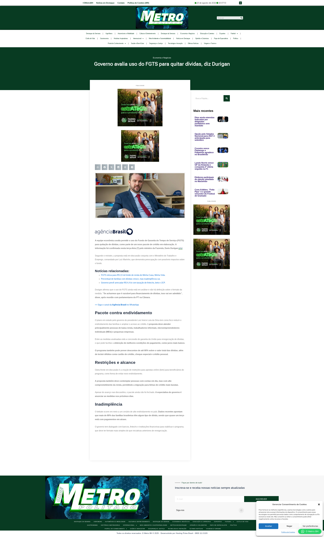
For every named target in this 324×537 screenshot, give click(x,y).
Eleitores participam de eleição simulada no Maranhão (204, 179)
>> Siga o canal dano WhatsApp (117, 305)
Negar (289, 526)
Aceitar (268, 526)
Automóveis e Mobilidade (126, 33)
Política (235, 38)
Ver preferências (310, 526)
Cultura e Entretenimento (147, 33)
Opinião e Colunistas (202, 38)
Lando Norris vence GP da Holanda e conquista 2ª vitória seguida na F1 (204, 166)
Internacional (137, 38)
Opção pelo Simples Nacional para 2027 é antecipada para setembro (205, 137)
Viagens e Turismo (210, 43)
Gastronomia (104, 38)
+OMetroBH (88, 3)
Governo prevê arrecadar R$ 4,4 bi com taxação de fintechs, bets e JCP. (133, 283)
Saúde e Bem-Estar (137, 43)
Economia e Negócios (187, 33)
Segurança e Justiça (156, 43)
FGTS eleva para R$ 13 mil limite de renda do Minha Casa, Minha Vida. (133, 275)
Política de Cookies (288, 532)
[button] (319, 504)
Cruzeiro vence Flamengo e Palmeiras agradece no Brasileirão (204, 151)
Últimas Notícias (193, 43)
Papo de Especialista (221, 38)
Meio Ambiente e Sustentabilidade (160, 38)
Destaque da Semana (93, 33)
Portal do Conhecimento (116, 43)
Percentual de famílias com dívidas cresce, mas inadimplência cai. (130, 279)
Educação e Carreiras (207, 33)
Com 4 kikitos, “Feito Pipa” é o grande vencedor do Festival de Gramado (205, 193)
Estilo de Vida (90, 38)
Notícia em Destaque (105, 3)
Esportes (222, 33)
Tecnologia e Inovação (175, 43)
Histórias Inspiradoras (121, 38)
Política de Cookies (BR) (138, 3)
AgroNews (109, 33)
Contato (121, 3)
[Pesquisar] (241, 17)
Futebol (233, 33)
